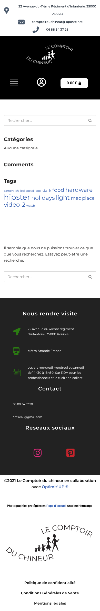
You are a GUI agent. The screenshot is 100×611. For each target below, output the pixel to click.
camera (9, 191)
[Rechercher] (90, 120)
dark (47, 190)
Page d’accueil (56, 506)
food (58, 190)
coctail (30, 191)
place (88, 198)
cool (39, 191)
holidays (43, 197)
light (63, 197)
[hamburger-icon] (14, 83)
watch (30, 205)
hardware (79, 189)
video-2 (14, 204)
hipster (17, 197)
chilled (20, 191)
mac (76, 198)
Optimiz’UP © (55, 486)
